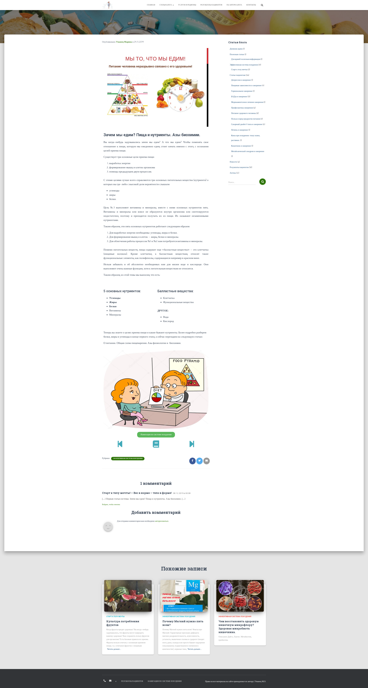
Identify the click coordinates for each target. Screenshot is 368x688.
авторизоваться (161, 521)
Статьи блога (165, 5)
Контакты (251, 5)
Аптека (233, 173)
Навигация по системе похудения (165, 681)
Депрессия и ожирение (241, 80)
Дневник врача (236, 49)
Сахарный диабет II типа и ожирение (246, 124)
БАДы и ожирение (239, 96)
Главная (151, 5)
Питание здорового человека (243, 113)
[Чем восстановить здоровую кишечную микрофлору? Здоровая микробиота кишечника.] (240, 595)
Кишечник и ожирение (241, 146)
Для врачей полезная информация (245, 59)
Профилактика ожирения (242, 108)
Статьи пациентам (237, 75)
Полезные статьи (237, 54)
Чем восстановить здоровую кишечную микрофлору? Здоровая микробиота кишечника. (238, 627)
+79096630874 (104, 680)
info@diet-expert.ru (110, 680)
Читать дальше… (114, 649)
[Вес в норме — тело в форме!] (107, 5)
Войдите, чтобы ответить (111, 504)
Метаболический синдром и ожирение (247, 151)
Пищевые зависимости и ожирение (246, 85)
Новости (233, 162)
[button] (156, 434)
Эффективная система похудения (127, 458)
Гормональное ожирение (241, 91)
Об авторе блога (234, 5)
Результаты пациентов (211, 5)
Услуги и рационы (187, 5)
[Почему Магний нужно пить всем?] (184, 595)
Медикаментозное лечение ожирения (247, 102)
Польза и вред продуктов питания (245, 119)
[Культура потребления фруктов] (128, 595)
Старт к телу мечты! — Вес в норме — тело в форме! (136, 493)
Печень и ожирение (239, 130)
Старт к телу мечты (239, 69)
